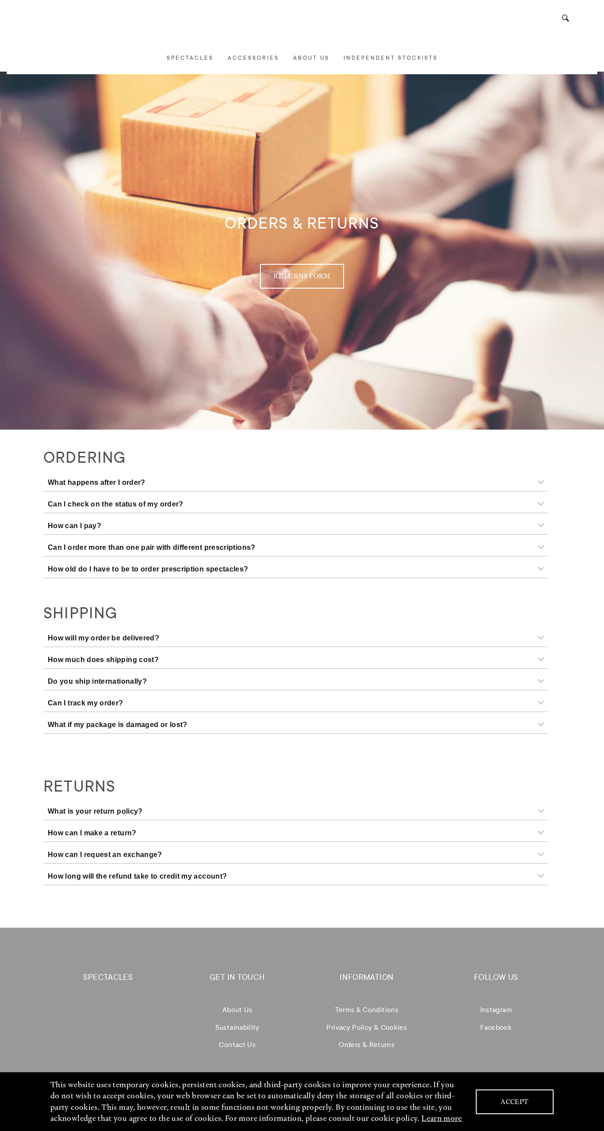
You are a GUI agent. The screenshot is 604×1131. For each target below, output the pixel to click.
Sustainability (237, 1027)
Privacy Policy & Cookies (366, 1027)
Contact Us (237, 1044)
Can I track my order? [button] (85, 703)
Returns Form (301, 276)
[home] (302, 28)
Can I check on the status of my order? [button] (115, 504)
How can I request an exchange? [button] (105, 854)
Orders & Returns (366, 1044)
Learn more (441, 1118)
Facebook (496, 1027)
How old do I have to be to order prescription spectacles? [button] (148, 569)
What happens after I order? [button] (96, 482)
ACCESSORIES (253, 58)
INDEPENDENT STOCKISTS (391, 58)
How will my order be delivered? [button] (103, 638)
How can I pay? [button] (74, 525)
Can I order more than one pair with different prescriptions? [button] (152, 547)
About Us (237, 1009)
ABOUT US (311, 58)
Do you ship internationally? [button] (97, 681)
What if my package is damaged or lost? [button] (117, 724)
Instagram (496, 1009)
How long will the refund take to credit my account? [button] (137, 876)
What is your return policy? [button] (95, 811)
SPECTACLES (190, 58)
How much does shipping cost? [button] (103, 659)
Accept (514, 1102)
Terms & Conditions (366, 1009)
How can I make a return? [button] (92, 833)
